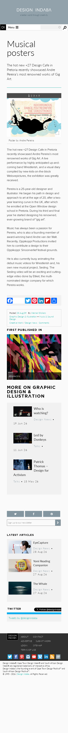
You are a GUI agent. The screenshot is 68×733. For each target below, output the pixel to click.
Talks (37, 446)
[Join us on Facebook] (33, 514)
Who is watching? (41, 410)
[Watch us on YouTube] (34, 656)
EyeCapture (40, 542)
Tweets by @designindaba (23, 618)
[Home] (34, 10)
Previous (15, 121)
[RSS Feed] (52, 656)
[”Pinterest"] (51, 514)
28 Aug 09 (21, 312)
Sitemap (37, 645)
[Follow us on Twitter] (15, 514)
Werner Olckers (38, 312)
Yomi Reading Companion (41, 563)
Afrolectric (14, 376)
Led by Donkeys (40, 437)
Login (24, 645)
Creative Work (16, 322)
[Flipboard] (47, 300)
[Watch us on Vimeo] (40, 656)
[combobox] (50, 27)
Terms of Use (28, 649)
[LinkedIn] (41, 300)
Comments (44, 322)
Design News (31, 322)
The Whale (40, 583)
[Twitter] (28, 300)
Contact (38, 636)
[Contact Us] (58, 656)
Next (53, 121)
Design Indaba (23, 674)
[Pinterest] (34, 300)
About (24, 636)
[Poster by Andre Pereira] (34, 136)
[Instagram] (28, 656)
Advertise (26, 641)
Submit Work (43, 641)
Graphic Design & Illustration (23, 316)
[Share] (54, 300)
